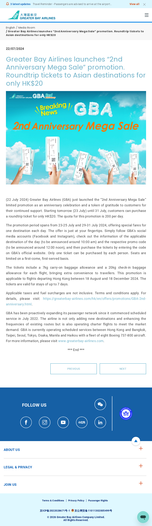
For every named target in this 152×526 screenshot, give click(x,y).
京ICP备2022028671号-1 (55, 510)
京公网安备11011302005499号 (93, 510)
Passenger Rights (98, 500)
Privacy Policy (76, 500)
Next (123, 368)
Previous (73, 368)
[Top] (136, 441)
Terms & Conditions (53, 500)
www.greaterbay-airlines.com (81, 341)
